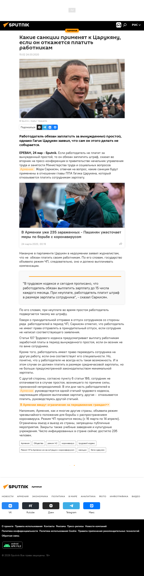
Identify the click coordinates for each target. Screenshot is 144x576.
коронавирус (68, 443)
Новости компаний (96, 526)
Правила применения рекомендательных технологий (108, 531)
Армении (27, 169)
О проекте (8, 526)
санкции (82, 450)
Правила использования (28, 526)
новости (8, 496)
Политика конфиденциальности (20, 531)
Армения (25, 443)
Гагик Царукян (97, 450)
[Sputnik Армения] (17, 27)
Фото (102, 496)
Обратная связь (10, 535)
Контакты (49, 526)
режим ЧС (52, 443)
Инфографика (119, 496)
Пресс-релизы (75, 526)
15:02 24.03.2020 (29, 54)
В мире (72, 496)
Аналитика (88, 496)
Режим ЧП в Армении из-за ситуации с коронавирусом (47, 450)
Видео (136, 496)
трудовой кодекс (86, 443)
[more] (120, 243)
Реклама (61, 526)
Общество (38, 443)
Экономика (40, 496)
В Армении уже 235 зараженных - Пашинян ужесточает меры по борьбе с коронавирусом (71, 234)
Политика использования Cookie (58, 531)
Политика (58, 496)
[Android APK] (12, 546)
